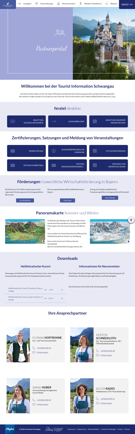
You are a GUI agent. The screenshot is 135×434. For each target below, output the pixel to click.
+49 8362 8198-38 (108, 351)
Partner (127, 429)
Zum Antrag (110, 198)
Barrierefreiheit (93, 429)
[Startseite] (8, 4)
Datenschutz (81, 429)
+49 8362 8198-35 (44, 400)
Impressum (71, 429)
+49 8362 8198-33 (44, 348)
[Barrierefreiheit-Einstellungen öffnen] (131, 220)
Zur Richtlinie (25, 200)
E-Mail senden (42, 352)
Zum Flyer (67, 200)
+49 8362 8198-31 (108, 399)
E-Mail (112, 96)
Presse (120, 429)
